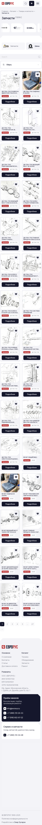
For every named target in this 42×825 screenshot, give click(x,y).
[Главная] (8, 3)
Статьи (5, 663)
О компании (6, 657)
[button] (25, 3)
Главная (5, 11)
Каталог (13, 11)
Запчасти (25, 663)
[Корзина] (31, 3)
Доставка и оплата (9, 666)
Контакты (5, 660)
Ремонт (25, 666)
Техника (25, 657)
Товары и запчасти (26, 11)
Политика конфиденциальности (15, 819)
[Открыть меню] (37, 3)
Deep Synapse (20, 822)
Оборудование (28, 660)
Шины (37, 46)
